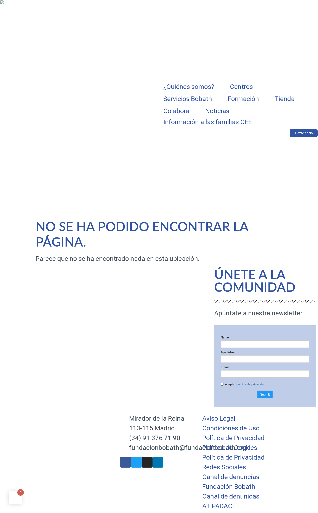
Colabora (176, 111)
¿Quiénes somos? (188, 86)
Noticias (217, 111)
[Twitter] (136, 462)
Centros (241, 86)
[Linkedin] (158, 462)
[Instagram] (147, 462)
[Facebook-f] (125, 462)
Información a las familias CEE (207, 122)
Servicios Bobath (187, 99)
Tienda (285, 99)
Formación (243, 99)
